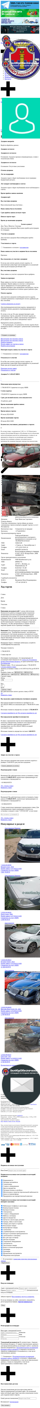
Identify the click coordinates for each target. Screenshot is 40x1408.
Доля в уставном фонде (11, 1194)
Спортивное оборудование (12, 1241)
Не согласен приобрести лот (27, 713)
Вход (3, 1305)
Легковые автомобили (10, 1182)
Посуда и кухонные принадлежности (15, 1233)
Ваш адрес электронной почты (11, 1330)
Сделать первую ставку (8, 667)
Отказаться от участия (8, 370)
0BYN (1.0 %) (28, 672)
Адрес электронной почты (9, 1288)
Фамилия (22, 1332)
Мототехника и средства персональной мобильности (20, 1192)
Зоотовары (6, 1249)
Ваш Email (4, 1170)
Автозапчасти (7, 1243)
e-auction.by (20, 1115)
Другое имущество (9, 1188)
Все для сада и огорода (10, 1237)
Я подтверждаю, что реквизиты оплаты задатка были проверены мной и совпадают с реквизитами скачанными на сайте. (20, 326)
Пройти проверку (7, 342)
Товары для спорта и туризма (13, 1224)
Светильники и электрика (11, 1235)
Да (2, 693)
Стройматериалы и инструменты (14, 1231)
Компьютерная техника (11, 1208)
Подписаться (5, 1263)
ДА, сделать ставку (7, 786)
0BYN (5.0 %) (34, 674)
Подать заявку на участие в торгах (12, 344)
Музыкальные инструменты (12, 1253)
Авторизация (14, 1402)
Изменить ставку (6, 695)
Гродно (13, 1121)
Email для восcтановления (9, 1398)
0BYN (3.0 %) (15, 674)
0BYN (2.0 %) (5, 674)
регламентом (24, 247)
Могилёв (18, 1121)
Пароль (3, 1290)
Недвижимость (8, 1180)
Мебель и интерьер (9, 1216)
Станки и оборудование (11, 1186)
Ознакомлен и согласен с (15, 247)
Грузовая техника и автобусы (12, 1190)
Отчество (22, 1336)
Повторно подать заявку (9, 368)
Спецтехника (7, 1184)
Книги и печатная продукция (13, 1247)
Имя (20, 1334)
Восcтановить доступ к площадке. (23, 1296)
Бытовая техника (8, 1210)
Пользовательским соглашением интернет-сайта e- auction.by (17, 1357)
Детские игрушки (9, 1239)
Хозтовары (6, 1251)
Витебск (6, 1121)
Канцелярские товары (10, 1227)
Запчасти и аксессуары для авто (13, 1220)
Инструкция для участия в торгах (12, 339)
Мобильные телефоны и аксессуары (15, 1206)
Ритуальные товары (9, 1225)
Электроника (7, 1212)
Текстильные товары (10, 1245)
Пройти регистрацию (8, 346)
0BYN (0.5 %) (18, 672)
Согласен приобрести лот (9, 713)
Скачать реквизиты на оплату (10, 304)
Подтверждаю (5, 663)
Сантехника (7, 1229)
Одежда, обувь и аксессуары (12, 1222)
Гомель (9, 1121)
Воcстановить (6, 1405)
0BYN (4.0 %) (25, 674)
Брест (2, 1121)
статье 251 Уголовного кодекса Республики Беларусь (19, 660)
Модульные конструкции (11, 1255)
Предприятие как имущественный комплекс (18, 1196)
